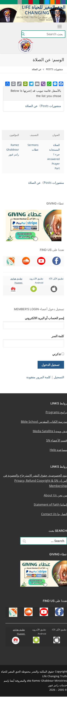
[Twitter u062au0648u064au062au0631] (47, 2)
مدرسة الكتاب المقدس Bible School (44, 422)
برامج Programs (56, 412)
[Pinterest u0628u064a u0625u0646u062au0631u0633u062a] (30, 2)
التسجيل (59, 377)
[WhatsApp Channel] (36, 2)
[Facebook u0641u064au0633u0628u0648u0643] (63, 2)
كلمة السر (58, 336)
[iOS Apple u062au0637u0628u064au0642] (19, 2)
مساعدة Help (58, 450)
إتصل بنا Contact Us (54, 514)
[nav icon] (59, 26)
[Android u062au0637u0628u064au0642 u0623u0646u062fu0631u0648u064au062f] (25, 2)
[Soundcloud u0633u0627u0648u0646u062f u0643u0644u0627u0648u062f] (52, 2)
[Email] (37, 84)
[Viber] (43, 84)
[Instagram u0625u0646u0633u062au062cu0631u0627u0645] (41, 2)
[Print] (13, 84)
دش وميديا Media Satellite (50, 431)
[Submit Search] (23, 34)
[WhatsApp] (49, 84)
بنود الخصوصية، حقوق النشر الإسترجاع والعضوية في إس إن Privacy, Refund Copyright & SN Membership (35, 480)
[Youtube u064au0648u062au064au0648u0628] (58, 2)
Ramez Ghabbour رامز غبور (12, 149)
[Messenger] (55, 84)
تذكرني (56, 354)
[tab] (33, 93)
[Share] (7, 84)
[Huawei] (14, 2)
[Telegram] (31, 84)
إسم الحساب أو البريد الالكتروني (44, 318)
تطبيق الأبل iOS (56, 278)
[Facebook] (61, 84)
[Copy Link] (19, 84)
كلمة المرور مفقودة (38, 377)
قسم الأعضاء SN (56, 440)
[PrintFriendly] (25, 84)
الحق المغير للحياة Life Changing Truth (44, 9)
